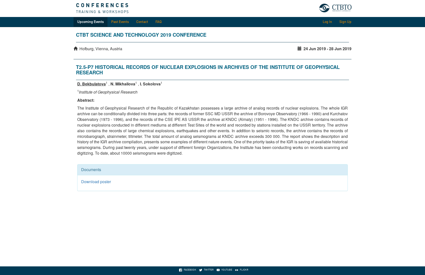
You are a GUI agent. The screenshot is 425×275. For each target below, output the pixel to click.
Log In (327, 22)
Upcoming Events (90, 22)
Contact (142, 22)
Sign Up (345, 22)
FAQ (158, 22)
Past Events (120, 22)
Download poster (96, 181)
